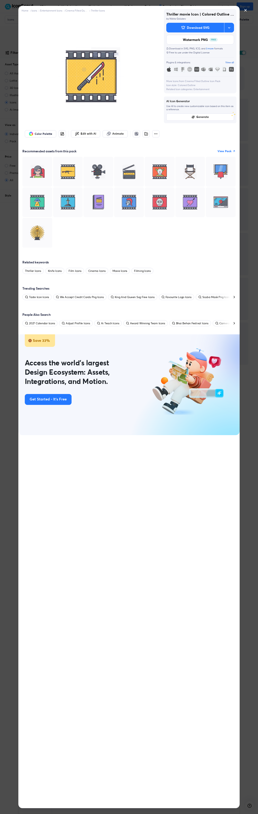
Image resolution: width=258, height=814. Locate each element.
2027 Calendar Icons (42, 323)
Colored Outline (187, 85)
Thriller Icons (98, 10)
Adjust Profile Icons (78, 323)
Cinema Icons (97, 271)
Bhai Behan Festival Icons (192, 323)
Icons (34, 10)
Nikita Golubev (178, 18)
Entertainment (201, 89)
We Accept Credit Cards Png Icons (82, 297)
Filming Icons (142, 271)
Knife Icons (55, 271)
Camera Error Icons (231, 323)
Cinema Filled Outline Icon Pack (76, 10)
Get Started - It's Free (48, 399)
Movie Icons (119, 271)
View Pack (224, 151)
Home (25, 10)
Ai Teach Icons (110, 323)
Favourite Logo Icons (178, 297)
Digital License (201, 52)
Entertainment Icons (51, 10)
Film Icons (75, 271)
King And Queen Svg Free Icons (135, 297)
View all (229, 62)
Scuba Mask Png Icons (216, 297)
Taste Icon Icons (39, 297)
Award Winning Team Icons (147, 323)
